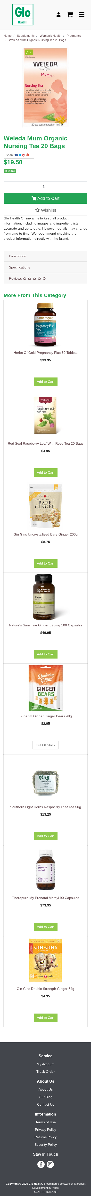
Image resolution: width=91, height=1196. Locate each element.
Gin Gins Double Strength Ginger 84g (45, 989)
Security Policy (45, 1144)
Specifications (19, 267)
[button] (45, 210)
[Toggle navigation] (81, 14)
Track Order (45, 1071)
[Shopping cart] (70, 14)
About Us (46, 1089)
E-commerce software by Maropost (64, 1183)
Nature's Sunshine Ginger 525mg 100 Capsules (45, 625)
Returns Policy (45, 1137)
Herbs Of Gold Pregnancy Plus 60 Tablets (45, 353)
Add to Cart (47, 198)
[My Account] (58, 15)
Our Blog (45, 1097)
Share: (10, 155)
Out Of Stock (45, 745)
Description (17, 256)
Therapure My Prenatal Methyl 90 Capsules (45, 898)
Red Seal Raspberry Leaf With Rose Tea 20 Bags (45, 443)
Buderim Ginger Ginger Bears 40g (45, 716)
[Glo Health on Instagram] (50, 1164)
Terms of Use (45, 1122)
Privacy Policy (45, 1129)
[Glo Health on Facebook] (41, 1164)
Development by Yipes (45, 1187)
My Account (45, 1064)
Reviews (16, 278)
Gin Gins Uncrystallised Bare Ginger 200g (46, 534)
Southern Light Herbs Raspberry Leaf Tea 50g (45, 807)
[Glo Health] (22, 14)
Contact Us (45, 1104)
